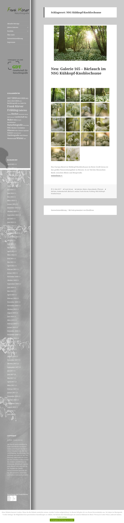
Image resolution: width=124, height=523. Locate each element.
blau (19, 103)
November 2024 (12, 179)
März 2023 (11, 226)
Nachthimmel (11, 122)
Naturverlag (26, 125)
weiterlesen (57, 175)
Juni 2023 (10, 222)
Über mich (11, 35)
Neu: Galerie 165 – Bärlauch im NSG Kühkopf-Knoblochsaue (78, 70)
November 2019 (12, 306)
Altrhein (53, 191)
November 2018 (12, 335)
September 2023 (13, 215)
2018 (14, 98)
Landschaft (19, 117)
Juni (8, 117)
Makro (10, 119)
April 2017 (10, 382)
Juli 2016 (10, 411)
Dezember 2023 (12, 208)
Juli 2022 (10, 240)
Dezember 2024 (12, 175)
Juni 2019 (10, 316)
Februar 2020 (12, 298)
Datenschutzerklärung (15, 39)
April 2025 (10, 164)
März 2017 (11, 385)
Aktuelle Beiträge (13, 24)
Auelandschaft (62, 191)
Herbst (14, 113)
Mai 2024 (10, 197)
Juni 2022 (10, 244)
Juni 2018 (10, 342)
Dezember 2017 (12, 360)
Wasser (25, 135)
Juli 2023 (10, 219)
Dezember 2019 (12, 302)
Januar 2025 (11, 172)
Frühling (12, 110)
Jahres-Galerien (12, 27)
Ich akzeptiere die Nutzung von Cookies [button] (62, 520)
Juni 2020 (10, 288)
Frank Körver (15, 106)
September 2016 (13, 403)
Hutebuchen (22, 114)
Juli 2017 (10, 371)
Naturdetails (92, 189)
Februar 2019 (12, 324)
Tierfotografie (13, 135)
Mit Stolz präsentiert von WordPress (81, 210)
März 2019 (11, 320)
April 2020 (10, 295)
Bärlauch (71, 191)
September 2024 (13, 186)
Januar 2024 (11, 204)
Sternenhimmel (17, 133)
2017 (9, 98)
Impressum (11, 42)
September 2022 (13, 237)
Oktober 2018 (12, 338)
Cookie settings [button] (62, 517)
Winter (19, 138)
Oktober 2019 (12, 309)
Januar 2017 (11, 393)
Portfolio (10, 31)
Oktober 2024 (12, 182)
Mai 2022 (10, 248)
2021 (26, 98)
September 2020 (13, 284)
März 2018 (11, 353)
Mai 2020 (10, 291)
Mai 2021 (10, 262)
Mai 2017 (10, 378)
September (26, 130)
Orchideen (21, 128)
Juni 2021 (10, 259)
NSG (9, 128)
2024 (17, 101)
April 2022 (10, 251)
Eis (25, 103)
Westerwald (11, 138)
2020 (23, 98)
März (16, 120)
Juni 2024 (10, 193)
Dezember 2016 (12, 396)
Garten (9, 114)
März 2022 (11, 255)
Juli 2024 (10, 190)
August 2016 (11, 407)
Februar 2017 (12, 389)
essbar (77, 191)
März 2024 (11, 201)
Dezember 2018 (12, 331)
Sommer (10, 133)
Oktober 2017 (12, 364)
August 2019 (11, 313)
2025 (20, 101)
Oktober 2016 (12, 400)
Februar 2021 (12, 269)
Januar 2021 (11, 273)
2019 (19, 98)
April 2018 (10, 349)
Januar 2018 (11, 356)
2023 (13, 101)
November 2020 (12, 277)
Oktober (14, 128)
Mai (26, 117)
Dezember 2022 (12, 230)
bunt (22, 103)
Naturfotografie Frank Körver (17, 494)
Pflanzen (11, 130)
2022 (9, 101)
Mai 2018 (10, 345)
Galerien (23, 110)
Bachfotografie (12, 103)
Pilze (16, 130)
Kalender (12, 117)
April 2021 (10, 266)
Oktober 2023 (12, 211)
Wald (21, 135)
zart (25, 138)
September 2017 (13, 367)
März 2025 (11, 168)
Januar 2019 (11, 327)
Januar (26, 114)
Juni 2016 (10, 414)
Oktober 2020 (12, 280)
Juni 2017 (10, 374)
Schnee (20, 130)
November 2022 (12, 233)
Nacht (19, 120)
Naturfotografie (15, 125)
